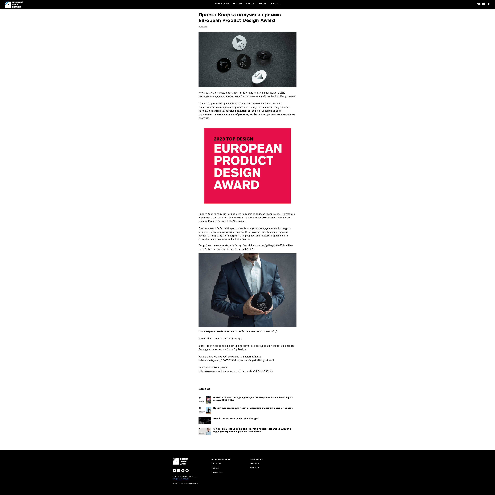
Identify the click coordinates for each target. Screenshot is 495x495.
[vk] (478, 4)
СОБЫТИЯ (237, 4)
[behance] (187, 470)
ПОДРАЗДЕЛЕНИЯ (221, 4)
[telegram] (488, 4)
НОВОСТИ (250, 4)
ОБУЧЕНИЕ (262, 4)
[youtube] (483, 4)
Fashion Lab (216, 472)
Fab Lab (215, 468)
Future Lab (216, 464)
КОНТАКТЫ (275, 4)
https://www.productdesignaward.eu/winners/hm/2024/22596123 (236, 371)
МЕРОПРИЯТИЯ (256, 459)
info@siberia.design (180, 479)
